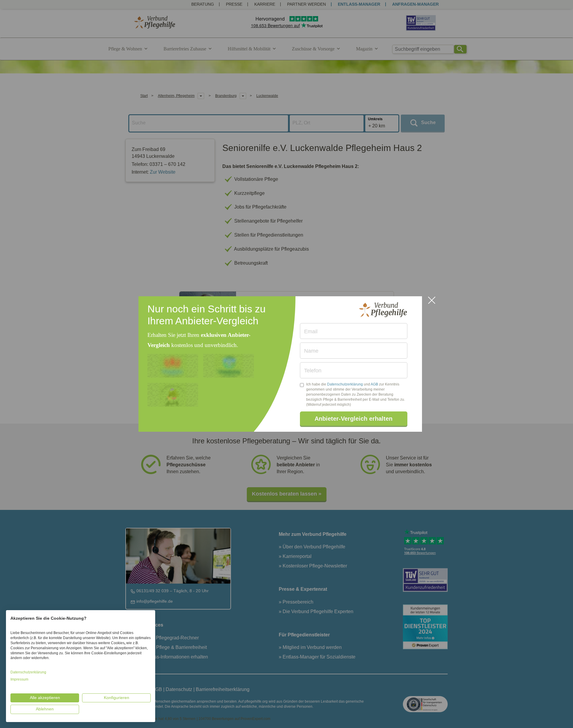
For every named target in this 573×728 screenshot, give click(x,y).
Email (311, 331)
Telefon (312, 371)
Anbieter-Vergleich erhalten (353, 418)
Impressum (19, 679)
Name (311, 351)
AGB (374, 384)
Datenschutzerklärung (345, 384)
